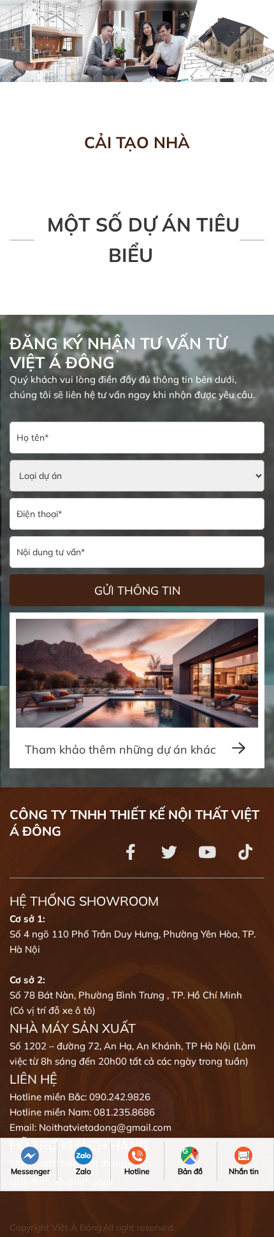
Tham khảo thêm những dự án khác (122, 749)
